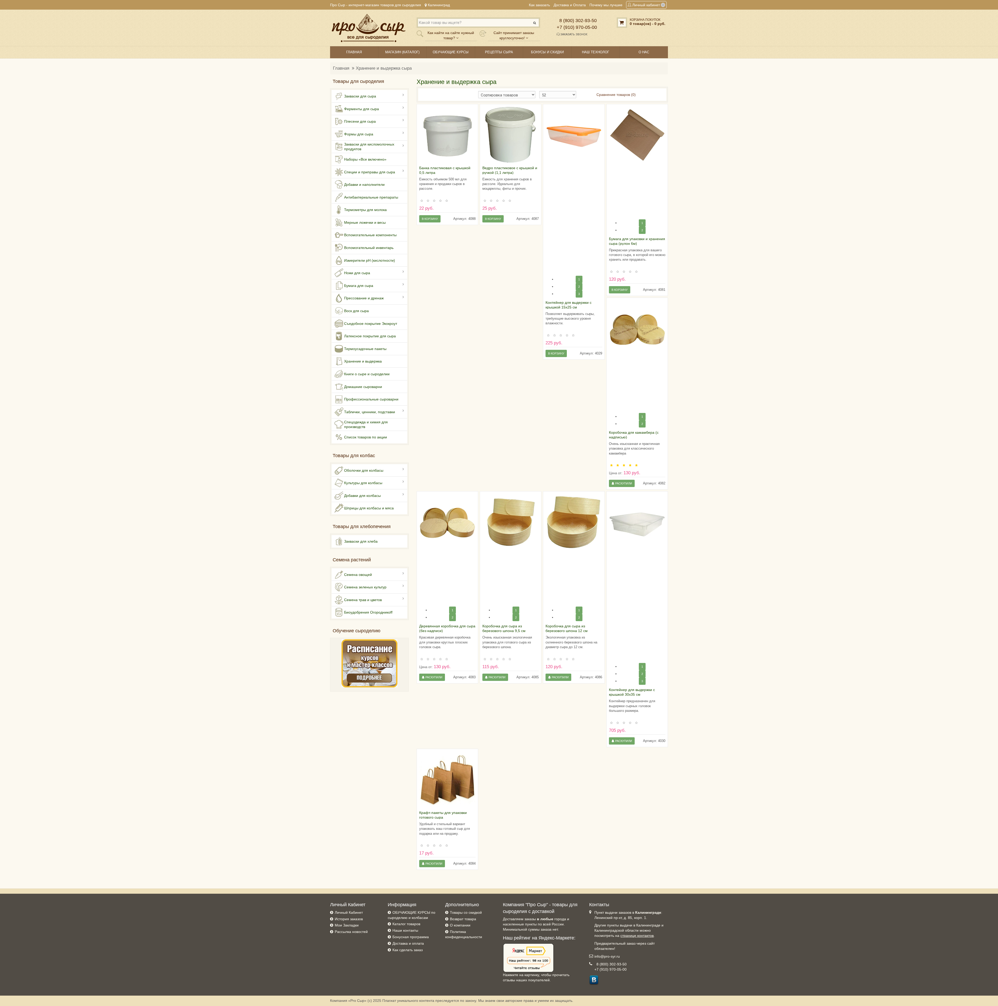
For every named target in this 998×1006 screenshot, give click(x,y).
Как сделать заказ (407, 950)
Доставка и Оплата (570, 5)
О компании (460, 925)
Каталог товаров (406, 924)
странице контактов (637, 935)
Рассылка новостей (351, 932)
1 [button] (579, 279)
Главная (341, 68)
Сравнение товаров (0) (616, 95)
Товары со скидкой (466, 912)
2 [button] (579, 286)
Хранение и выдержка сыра (384, 68)
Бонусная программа (410, 937)
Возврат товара (463, 919)
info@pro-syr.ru (607, 956)
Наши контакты (405, 930)
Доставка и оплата (408, 943)
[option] (447, 135)
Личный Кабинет (349, 912)
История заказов (349, 919)
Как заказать (539, 5)
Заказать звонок (573, 34)
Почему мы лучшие (605, 5)
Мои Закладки (347, 925)
